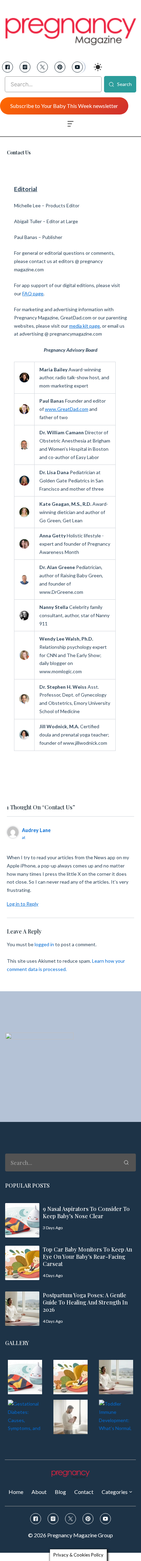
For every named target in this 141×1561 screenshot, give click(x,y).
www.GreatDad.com (66, 409)
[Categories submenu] (130, 1491)
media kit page (84, 326)
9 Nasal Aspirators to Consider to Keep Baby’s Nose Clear (86, 1212)
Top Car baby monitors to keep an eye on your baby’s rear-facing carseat (87, 1256)
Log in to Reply (22, 904)
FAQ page (32, 293)
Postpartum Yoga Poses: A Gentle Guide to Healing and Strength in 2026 (85, 1302)
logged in (44, 944)
